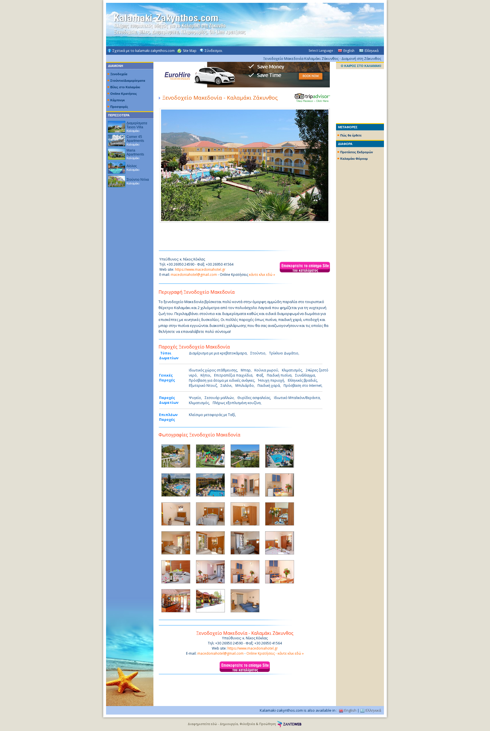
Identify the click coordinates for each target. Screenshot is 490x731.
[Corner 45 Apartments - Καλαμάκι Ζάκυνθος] (116, 138)
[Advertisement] (360, 247)
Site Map (190, 50)
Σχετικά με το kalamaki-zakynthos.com (144, 50)
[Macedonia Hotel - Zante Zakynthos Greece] (312, 100)
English (348, 50)
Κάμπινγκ (117, 100)
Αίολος (131, 166)
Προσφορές (119, 106)
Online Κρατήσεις (123, 93)
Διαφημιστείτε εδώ (202, 724)
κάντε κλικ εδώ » (262, 274)
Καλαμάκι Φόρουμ (354, 158)
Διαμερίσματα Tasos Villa (136, 125)
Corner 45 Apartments (135, 139)
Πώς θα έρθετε (351, 135)
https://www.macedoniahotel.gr (200, 269)
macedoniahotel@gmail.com (194, 274)
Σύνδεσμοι (213, 50)
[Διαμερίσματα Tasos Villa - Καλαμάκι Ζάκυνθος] (116, 125)
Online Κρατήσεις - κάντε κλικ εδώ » (275, 653)
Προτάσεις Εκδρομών (356, 152)
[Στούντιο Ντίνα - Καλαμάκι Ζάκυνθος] (116, 179)
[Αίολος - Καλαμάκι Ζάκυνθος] (116, 166)
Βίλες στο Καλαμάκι (125, 87)
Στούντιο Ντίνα (137, 180)
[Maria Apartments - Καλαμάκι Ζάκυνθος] (116, 152)
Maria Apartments (135, 152)
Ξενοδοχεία (118, 74)
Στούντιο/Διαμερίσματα (127, 80)
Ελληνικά (372, 50)
